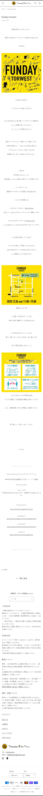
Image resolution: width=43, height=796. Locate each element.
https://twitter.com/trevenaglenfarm (21, 534)
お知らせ (5, 728)
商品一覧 (5, 719)
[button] (3, 3)
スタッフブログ (7, 733)
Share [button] (5, 569)
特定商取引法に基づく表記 (27, 791)
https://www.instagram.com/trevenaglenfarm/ (21, 518)
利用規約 (37, 788)
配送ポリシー (14, 791)
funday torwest (12, 9)
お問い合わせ (6, 737)
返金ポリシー (15, 788)
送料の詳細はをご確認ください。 (16, 687)
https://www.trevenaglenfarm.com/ (21, 509)
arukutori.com (30, 221)
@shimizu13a (29, 208)
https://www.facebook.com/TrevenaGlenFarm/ (21, 526)
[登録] (32, 599)
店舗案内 (5, 724)
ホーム (4, 9)
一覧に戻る (22, 578)
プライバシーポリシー (27, 788)
